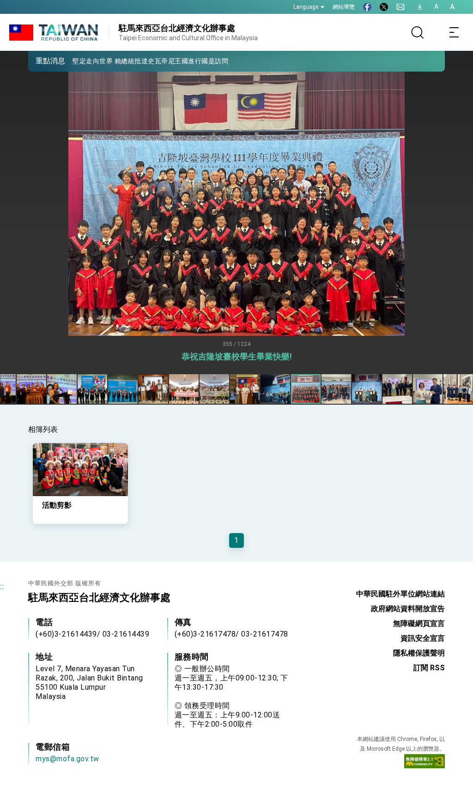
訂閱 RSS (429, 667)
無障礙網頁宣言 (419, 623)
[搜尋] (417, 32)
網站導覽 (344, 7)
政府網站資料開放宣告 (408, 608)
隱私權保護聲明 (419, 653)
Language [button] (305, 7)
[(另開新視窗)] (367, 7)
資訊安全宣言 (422, 638)
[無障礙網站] (424, 763)
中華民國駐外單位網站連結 (400, 593)
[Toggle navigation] (454, 32)
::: (2, 586)
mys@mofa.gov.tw (67, 758)
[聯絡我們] (400, 7)
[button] (42, 60)
